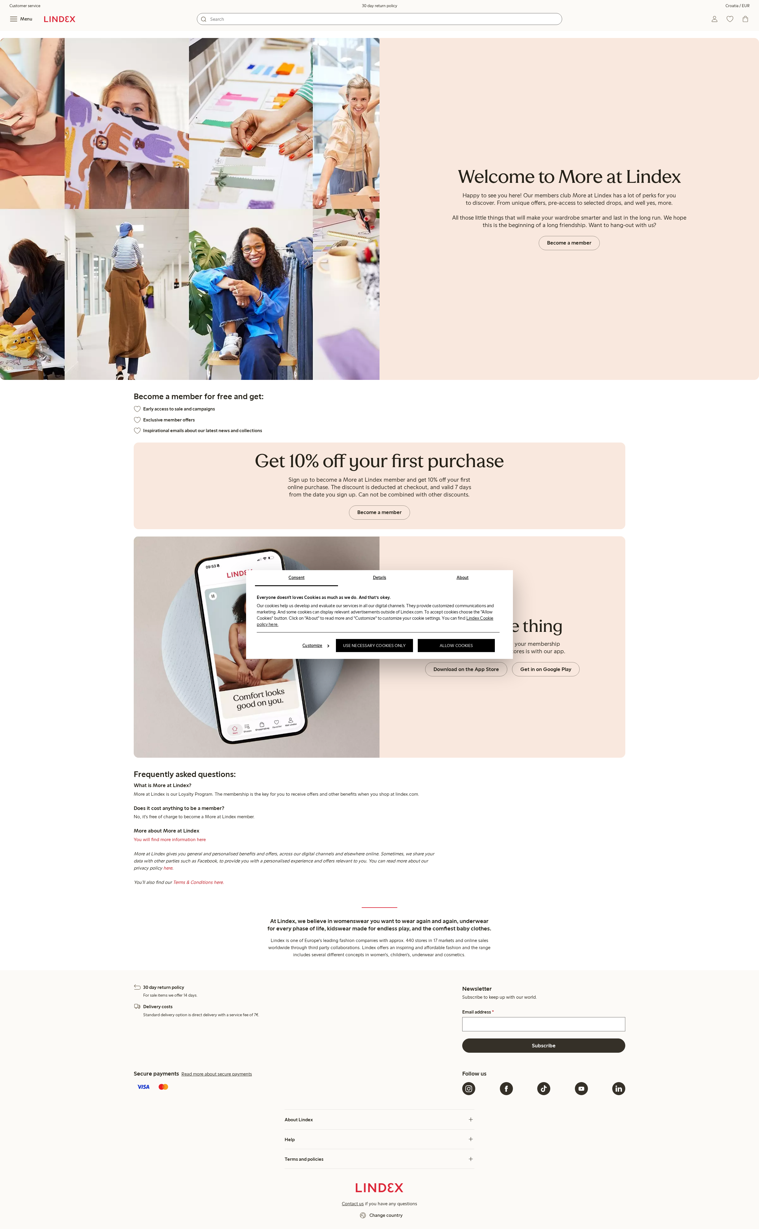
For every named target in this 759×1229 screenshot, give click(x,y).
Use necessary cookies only (374, 645)
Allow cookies (456, 645)
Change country (386, 1215)
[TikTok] (543, 1088)
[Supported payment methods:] (297, 1087)
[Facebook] (506, 1088)
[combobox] (379, 19)
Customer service (24, 5)
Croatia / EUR (737, 5)
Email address (478, 1012)
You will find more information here (170, 839)
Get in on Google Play (545, 669)
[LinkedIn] (618, 1088)
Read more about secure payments (216, 1074)
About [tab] (463, 577)
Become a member (569, 243)
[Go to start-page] (59, 19)
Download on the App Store (466, 669)
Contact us (353, 1203)
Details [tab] (379, 577)
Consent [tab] (296, 577)
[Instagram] (468, 1088)
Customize (312, 645)
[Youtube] (581, 1088)
